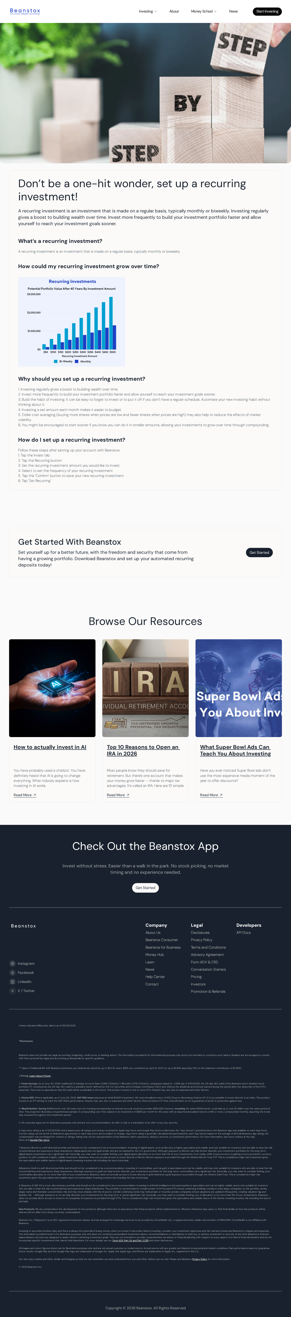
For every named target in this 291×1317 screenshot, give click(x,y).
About (174, 11)
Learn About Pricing (40, 1075)
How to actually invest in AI (50, 746)
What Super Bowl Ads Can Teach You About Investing (235, 750)
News (233, 11)
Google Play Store (39, 1139)
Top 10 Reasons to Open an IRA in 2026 (143, 750)
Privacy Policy (199, 1259)
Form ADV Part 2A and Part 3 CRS (131, 1240)
